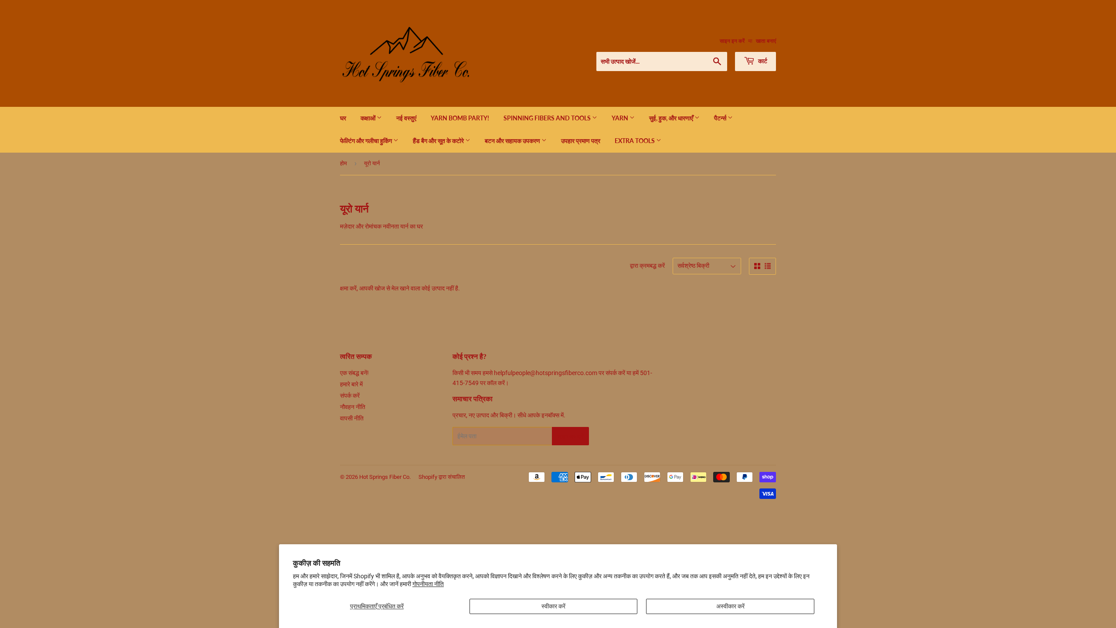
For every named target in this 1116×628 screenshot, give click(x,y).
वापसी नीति (352, 418)
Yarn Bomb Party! (460, 118)
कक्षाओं (369, 118)
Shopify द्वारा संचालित (441, 477)
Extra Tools (635, 140)
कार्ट (762, 61)
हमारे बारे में (351, 384)
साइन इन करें (732, 41)
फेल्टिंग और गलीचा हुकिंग (366, 140)
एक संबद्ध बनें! (354, 372)
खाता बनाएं (766, 41)
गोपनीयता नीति (428, 583)
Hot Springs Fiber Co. (385, 477)
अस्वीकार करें (730, 606)
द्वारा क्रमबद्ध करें (647, 265)
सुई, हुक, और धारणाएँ (671, 118)
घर (343, 118)
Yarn (620, 118)
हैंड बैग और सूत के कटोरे (439, 140)
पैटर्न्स (721, 118)
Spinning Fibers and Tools (548, 118)
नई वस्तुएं (406, 118)
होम (343, 163)
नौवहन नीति (352, 406)
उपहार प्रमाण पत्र (580, 140)
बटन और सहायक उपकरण (513, 140)
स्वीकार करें (553, 606)
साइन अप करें (570, 436)
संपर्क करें (350, 395)
